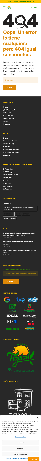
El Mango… (7, 183)
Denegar (20, 448)
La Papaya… (7, 189)
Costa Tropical (8, 118)
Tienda (5, 107)
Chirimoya (7, 203)
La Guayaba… (8, 177)
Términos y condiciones (27, 458)
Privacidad (16, 458)
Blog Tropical (8, 115)
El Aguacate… (8, 169)
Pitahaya (26, 214)
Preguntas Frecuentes (11, 152)
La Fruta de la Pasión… (11, 175)
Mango (18, 214)
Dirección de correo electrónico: (16, 269)
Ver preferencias (20, 454)
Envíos (5, 138)
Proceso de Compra (10, 141)
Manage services (20, 437)
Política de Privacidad (11, 149)
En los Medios (8, 113)
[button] (38, 418)
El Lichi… (6, 180)
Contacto (6, 155)
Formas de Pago (9, 144)
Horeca (5, 121)
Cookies (9, 458)
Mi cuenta (6, 124)
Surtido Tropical (10, 218)
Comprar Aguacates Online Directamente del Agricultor (19, 208)
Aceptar (20, 443)
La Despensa (8, 214)
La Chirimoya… (8, 172)
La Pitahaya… (8, 186)
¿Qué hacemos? (9, 110)
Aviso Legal (7, 146)
